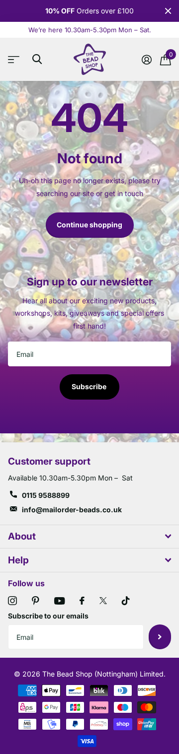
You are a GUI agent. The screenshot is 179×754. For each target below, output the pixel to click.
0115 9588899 (46, 495)
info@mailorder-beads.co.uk (72, 509)
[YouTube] (59, 601)
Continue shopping (89, 224)
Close (168, 11)
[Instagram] (12, 600)
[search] (37, 59)
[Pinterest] (35, 600)
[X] (103, 600)
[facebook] (82, 601)
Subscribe (90, 386)
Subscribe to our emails (48, 616)
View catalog (16, 59)
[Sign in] (146, 59)
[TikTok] (126, 600)
